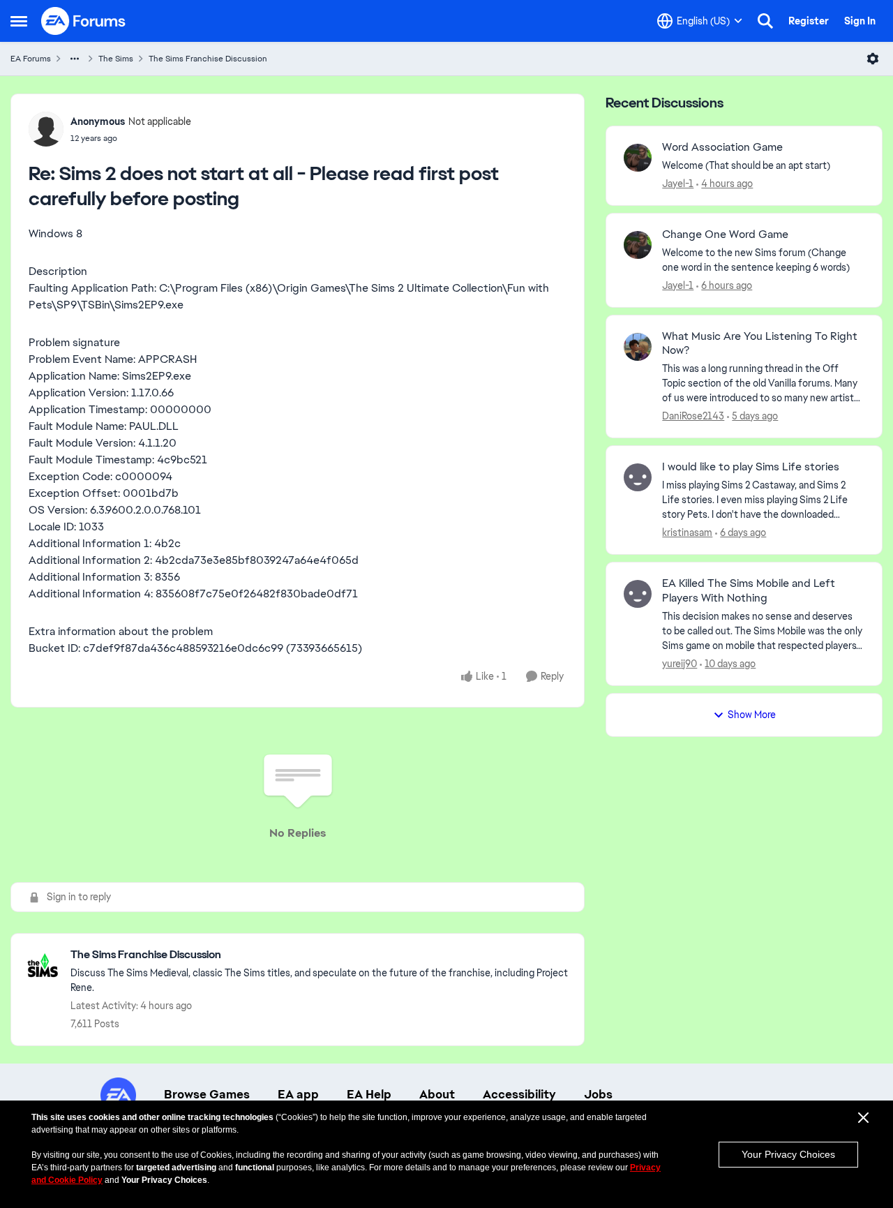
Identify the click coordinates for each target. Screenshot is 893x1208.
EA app (298, 1094)
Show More (752, 714)
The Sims (115, 58)
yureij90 (679, 663)
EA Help (369, 1094)
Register (808, 21)
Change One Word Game (725, 234)
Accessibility (519, 1094)
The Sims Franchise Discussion (208, 58)
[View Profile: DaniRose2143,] (638, 347)
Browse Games (207, 1094)
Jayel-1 (677, 183)
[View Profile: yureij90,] (638, 594)
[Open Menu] (873, 58)
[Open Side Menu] (18, 20)
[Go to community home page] (83, 21)
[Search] (765, 21)
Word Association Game (722, 147)
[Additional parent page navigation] (74, 58)
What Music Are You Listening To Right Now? (759, 343)
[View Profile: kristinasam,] (638, 477)
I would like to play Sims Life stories (750, 467)
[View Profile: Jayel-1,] (638, 158)
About (437, 1094)
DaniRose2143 (693, 416)
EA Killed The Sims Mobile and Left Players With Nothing (748, 590)
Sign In (860, 21)
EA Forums (30, 58)
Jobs (598, 1094)
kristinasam (687, 532)
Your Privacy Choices (788, 1154)
